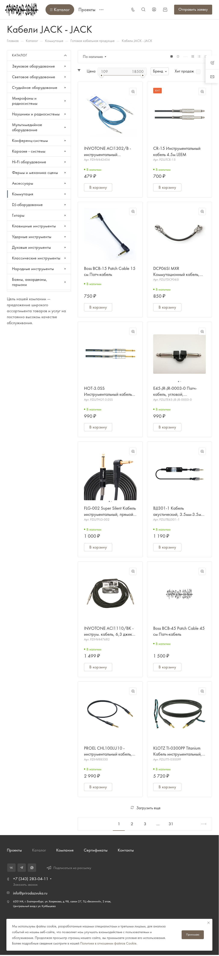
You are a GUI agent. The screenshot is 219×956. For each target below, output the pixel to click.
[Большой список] (178, 56)
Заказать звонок (25, 884)
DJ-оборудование (27, 204)
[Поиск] (143, 9)
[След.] (202, 824)
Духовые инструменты (31, 247)
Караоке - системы (28, 151)
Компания (64, 850)
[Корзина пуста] (165, 9)
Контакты (126, 850)
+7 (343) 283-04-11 (30, 878)
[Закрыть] (208, 923)
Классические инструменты (36, 258)
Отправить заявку (193, 9)
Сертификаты (95, 850)
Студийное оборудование (34, 87)
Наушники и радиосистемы (36, 114)
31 (171, 824)
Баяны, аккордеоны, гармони (29, 282)
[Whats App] (32, 867)
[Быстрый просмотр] (132, 91)
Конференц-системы (30, 140)
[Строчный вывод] (199, 56)
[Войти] (154, 9)
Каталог (39, 850)
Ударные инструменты (31, 236)
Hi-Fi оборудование (29, 162)
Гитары (18, 215)
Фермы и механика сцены (35, 172)
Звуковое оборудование (33, 66)
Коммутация (22, 194)
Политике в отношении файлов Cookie (108, 943)
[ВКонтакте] (11, 867)
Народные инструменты (33, 268)
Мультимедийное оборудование (27, 127)
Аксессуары (22, 183)
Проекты (14, 850)
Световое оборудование (33, 76)
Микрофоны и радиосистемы (24, 101)
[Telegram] (22, 867)
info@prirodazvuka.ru (30, 893)
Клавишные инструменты (34, 226)
